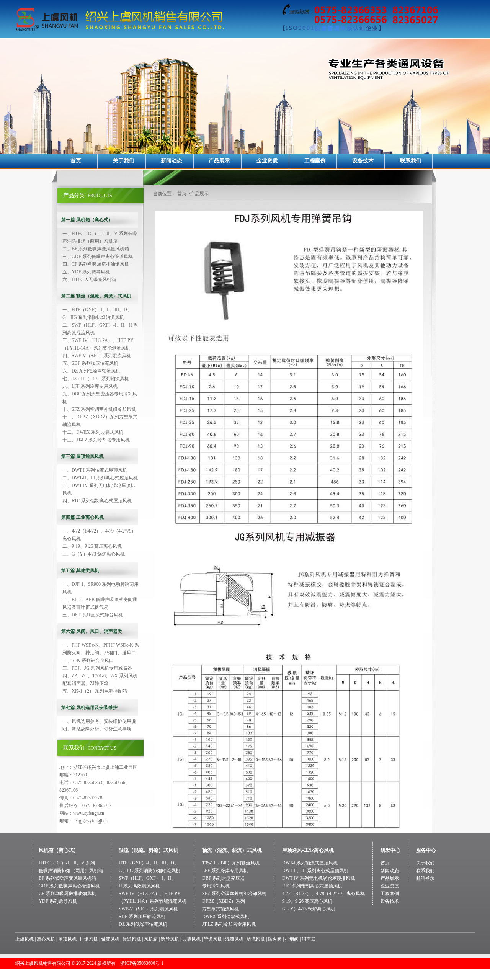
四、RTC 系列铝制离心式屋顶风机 (97, 500)
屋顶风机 (67, 939)
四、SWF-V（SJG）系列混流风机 (96, 355)
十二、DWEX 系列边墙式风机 (92, 432)
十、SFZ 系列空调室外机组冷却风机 (99, 409)
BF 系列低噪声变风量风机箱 (67, 878)
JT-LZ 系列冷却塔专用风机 (229, 924)
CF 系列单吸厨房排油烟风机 (67, 893)
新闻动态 (171, 160)
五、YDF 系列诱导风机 (86, 272)
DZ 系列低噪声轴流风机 (143, 924)
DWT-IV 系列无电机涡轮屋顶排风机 (318, 878)
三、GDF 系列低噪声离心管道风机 (97, 256)
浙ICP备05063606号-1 (141, 963)
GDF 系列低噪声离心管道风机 (69, 886)
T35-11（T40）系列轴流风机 (231, 863)
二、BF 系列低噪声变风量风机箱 (95, 249)
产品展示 (219, 160)
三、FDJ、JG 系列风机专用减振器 (97, 668)
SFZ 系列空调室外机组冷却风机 (234, 893)
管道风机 (213, 939)
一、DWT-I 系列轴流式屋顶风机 (94, 470)
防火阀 (275, 939)
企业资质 (267, 160)
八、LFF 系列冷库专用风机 (90, 386)
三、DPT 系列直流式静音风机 (92, 615)
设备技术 (363, 160)
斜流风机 (256, 939)
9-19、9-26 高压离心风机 (307, 901)
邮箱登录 (425, 878)
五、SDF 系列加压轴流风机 (90, 363)
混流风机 (234, 939)
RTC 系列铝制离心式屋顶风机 (312, 886)
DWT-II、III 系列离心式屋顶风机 (315, 870)
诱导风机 (170, 939)
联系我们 (410, 160)
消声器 (308, 939)
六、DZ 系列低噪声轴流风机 (91, 371)
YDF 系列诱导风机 (58, 901)
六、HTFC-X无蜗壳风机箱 (89, 279)
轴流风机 (110, 939)
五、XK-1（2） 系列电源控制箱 (94, 691)
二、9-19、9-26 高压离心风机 (92, 546)
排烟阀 (292, 939)
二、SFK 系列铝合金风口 (88, 660)
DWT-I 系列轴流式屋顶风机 (310, 863)
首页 (75, 160)
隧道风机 (131, 939)
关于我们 (123, 160)
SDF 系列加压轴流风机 (142, 916)
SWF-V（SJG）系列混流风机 (148, 909)
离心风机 (46, 939)
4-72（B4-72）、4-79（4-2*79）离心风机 (323, 893)
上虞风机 (24, 939)
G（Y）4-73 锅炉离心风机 (308, 909)
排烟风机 (89, 939)
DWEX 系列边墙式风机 (225, 916)
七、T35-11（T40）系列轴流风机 (95, 378)
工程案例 (315, 160)
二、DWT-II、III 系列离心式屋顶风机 (100, 477)
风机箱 (151, 939)
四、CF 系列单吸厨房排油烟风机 (95, 264)
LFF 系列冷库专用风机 (225, 870)
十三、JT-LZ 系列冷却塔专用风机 (96, 440)
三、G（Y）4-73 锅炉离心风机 (93, 554)
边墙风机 (191, 939)
